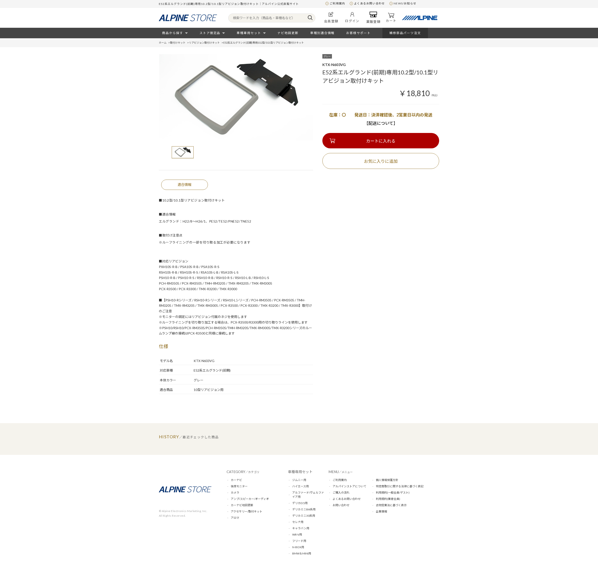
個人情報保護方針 (387, 480)
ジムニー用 (299, 480)
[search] (310, 18)
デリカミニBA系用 (304, 509)
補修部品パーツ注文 (405, 33)
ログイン (352, 21)
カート (391, 21)
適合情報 (185, 184)
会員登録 (331, 21)
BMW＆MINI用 (301, 553)
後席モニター (239, 486)
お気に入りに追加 (381, 161)
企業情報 (381, 511)
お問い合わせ (341, 505)
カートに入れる (380, 140)
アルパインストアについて (349, 486)
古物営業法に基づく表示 (391, 505)
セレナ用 (297, 522)
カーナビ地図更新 (242, 505)
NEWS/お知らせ (405, 3)
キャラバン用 (300, 528)
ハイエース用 (300, 486)
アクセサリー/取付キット (246, 511)
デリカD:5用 (300, 503)
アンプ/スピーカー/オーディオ (250, 499)
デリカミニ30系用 (303, 515)
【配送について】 (381, 123)
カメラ (235, 492)
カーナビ (236, 480)
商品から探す (172, 33)
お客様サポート (358, 33)
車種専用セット (249, 33)
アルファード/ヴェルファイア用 (308, 494)
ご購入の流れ (341, 492)
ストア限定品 (210, 33)
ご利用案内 (337, 3)
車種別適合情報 (322, 33)
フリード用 (299, 541)
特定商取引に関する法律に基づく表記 (400, 486)
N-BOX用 (298, 547)
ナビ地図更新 (288, 33)
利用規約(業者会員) (388, 499)
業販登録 (373, 22)
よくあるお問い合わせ (369, 3)
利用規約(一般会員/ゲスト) (392, 492)
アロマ (235, 517)
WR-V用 (297, 534)
